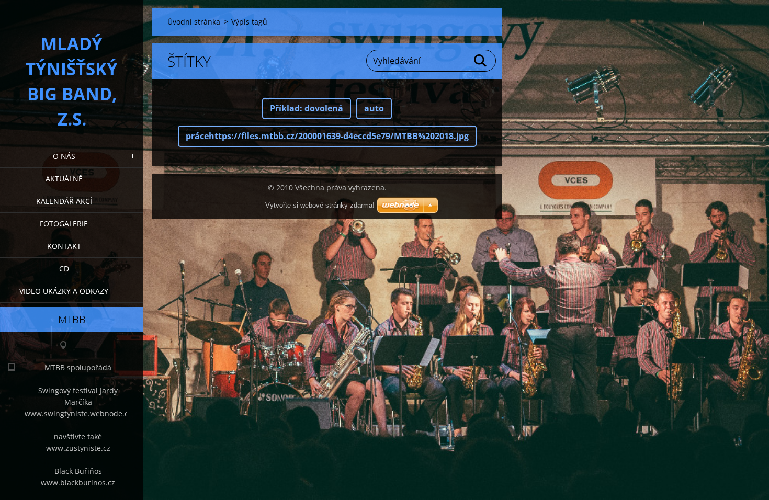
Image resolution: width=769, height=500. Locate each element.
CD (64, 269)
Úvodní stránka (193, 22)
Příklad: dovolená (306, 108)
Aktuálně (64, 179)
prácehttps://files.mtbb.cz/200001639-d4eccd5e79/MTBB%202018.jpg (327, 136)
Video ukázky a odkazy (63, 291)
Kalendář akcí (64, 201)
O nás (64, 156)
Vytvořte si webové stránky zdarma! (320, 205)
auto (374, 108)
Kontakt (64, 246)
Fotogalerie (64, 224)
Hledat (481, 61)
